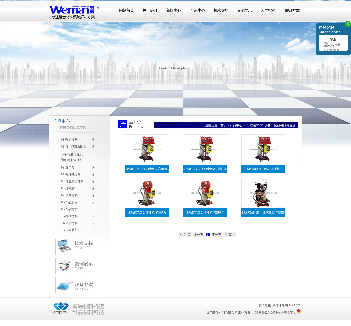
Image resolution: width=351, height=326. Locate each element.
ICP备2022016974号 (267, 312)
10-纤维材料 (69, 216)
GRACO (294, 305)
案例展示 (245, 11)
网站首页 (126, 11)
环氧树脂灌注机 (72, 154)
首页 (223, 125)
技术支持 (221, 11)
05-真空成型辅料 (72, 181)
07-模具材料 (69, 195)
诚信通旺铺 (280, 305)
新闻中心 (174, 11)
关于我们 (150, 11)
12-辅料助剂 (69, 230)
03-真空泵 (68, 167)
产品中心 (197, 11)
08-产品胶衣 (69, 202)
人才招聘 (268, 11)
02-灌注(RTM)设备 (73, 146)
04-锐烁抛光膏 (71, 174)
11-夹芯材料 (69, 223)
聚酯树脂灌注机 (72, 160)
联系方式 (292, 11)
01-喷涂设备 (69, 140)
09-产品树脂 (69, 209)
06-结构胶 (68, 188)
